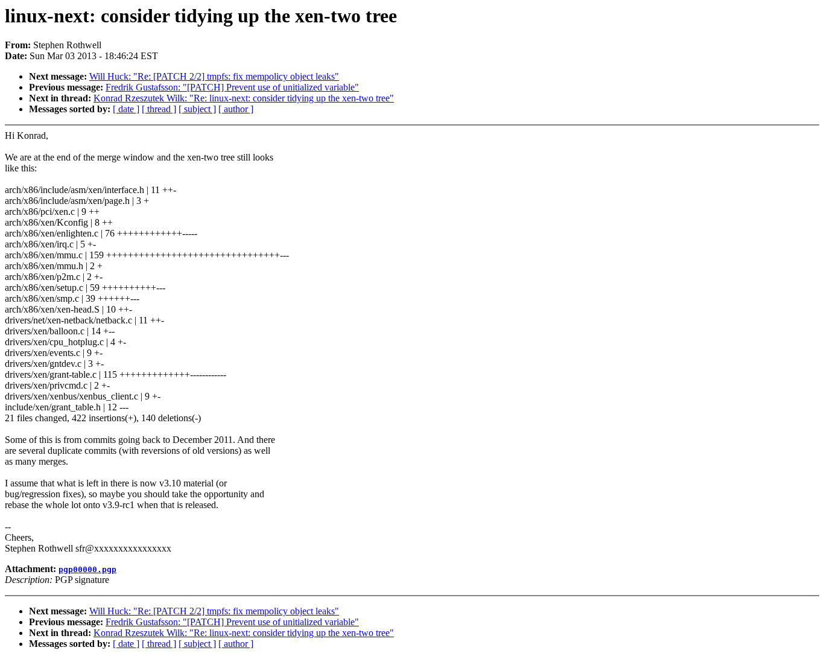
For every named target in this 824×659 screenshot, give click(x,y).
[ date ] (126, 109)
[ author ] (235, 109)
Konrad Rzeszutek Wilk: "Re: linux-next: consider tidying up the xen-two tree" (243, 98)
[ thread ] (159, 109)
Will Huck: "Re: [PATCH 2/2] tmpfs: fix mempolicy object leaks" (214, 76)
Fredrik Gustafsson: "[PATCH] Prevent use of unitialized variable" (232, 87)
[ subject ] (197, 109)
